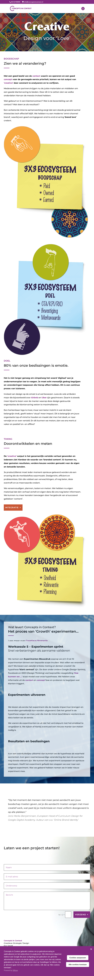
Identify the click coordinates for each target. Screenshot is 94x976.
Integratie (12, 507)
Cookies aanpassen (77, 958)
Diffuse (15, 970)
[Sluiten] (91, 949)
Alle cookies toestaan (78, 964)
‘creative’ (8, 83)
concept (8, 79)
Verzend (80, 914)
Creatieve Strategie (37, 640)
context (36, 76)
